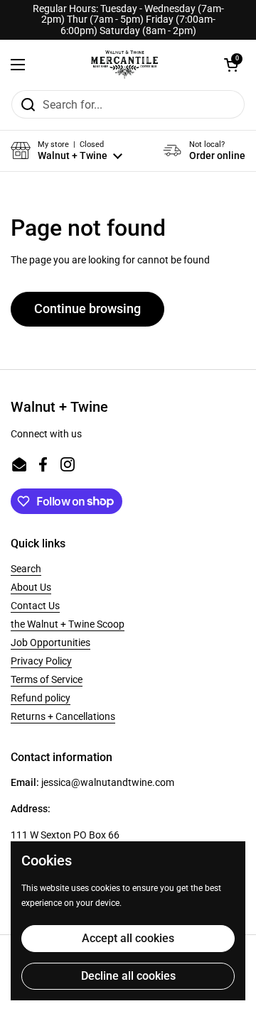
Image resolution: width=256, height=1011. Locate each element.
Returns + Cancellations (63, 716)
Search (26, 568)
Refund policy (40, 698)
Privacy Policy (41, 661)
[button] (231, 64)
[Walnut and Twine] (124, 64)
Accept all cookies (128, 938)
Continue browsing (87, 308)
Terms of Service (46, 679)
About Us (31, 587)
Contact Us (35, 605)
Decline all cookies (128, 976)
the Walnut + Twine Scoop (67, 624)
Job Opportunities (50, 642)
